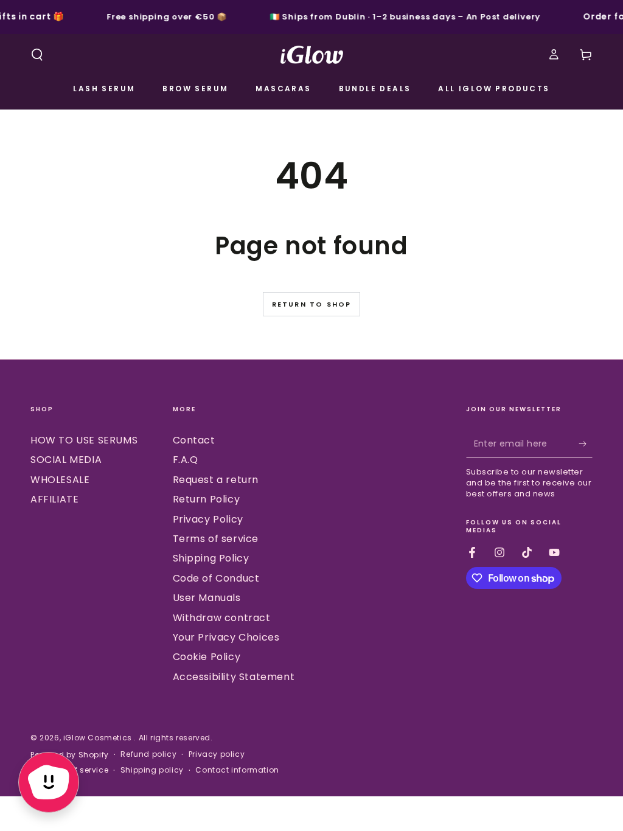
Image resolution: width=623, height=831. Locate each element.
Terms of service (216, 539)
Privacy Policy (208, 519)
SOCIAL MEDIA (66, 460)
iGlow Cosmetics (98, 737)
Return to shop (312, 304)
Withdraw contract (222, 618)
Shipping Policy (211, 558)
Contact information (237, 770)
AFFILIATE (54, 499)
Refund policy (148, 754)
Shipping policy (152, 770)
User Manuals (207, 598)
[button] (37, 54)
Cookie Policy (207, 657)
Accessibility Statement (234, 677)
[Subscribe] (586, 443)
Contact (194, 440)
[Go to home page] (311, 55)
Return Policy (206, 499)
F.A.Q (185, 460)
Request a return (216, 480)
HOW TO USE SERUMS (83, 440)
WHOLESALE (59, 480)
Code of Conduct (216, 578)
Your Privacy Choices (226, 637)
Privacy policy (217, 754)
